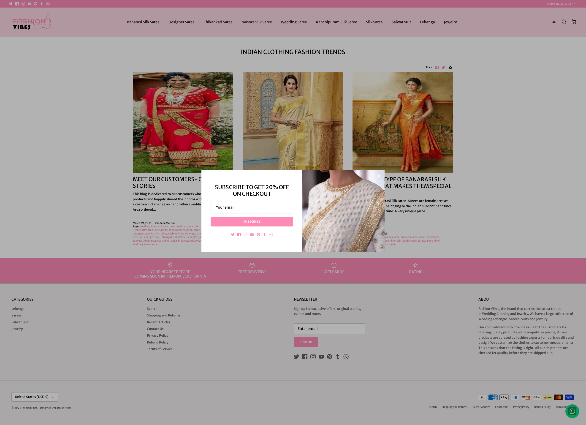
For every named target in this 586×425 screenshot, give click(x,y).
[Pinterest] (258, 234)
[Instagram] (245, 234)
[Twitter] (232, 234)
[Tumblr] (264, 234)
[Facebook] (239, 234)
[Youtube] (252, 234)
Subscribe (251, 221)
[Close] (379, 176)
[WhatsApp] (271, 234)
